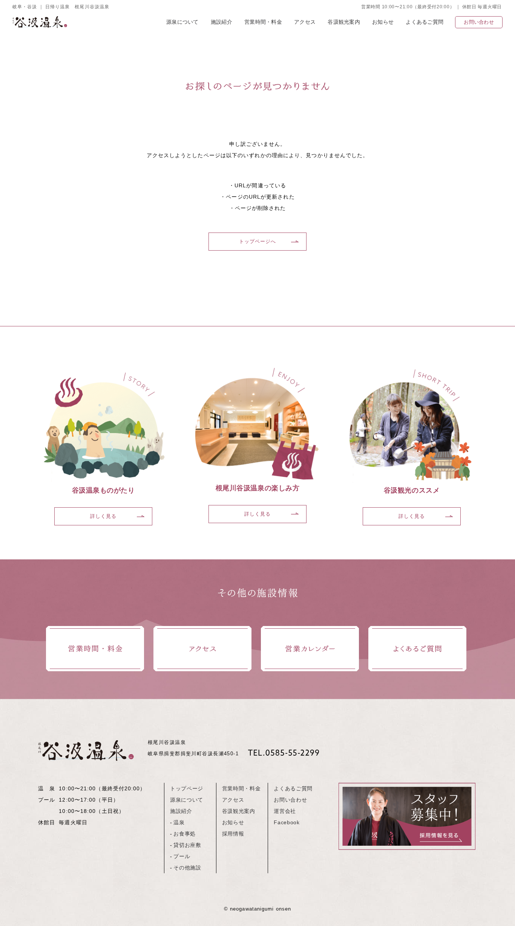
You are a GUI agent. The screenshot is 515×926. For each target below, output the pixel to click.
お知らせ (383, 22)
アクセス (305, 22)
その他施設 (187, 868)
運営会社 (285, 811)
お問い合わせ (479, 22)
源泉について (182, 22)
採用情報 (233, 834)
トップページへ (257, 241)
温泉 (178, 822)
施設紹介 (221, 22)
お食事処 (184, 834)
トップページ (186, 788)
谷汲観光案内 (344, 22)
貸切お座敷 (187, 845)
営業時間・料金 (263, 22)
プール (181, 856)
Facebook (287, 822)
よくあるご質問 (424, 22)
